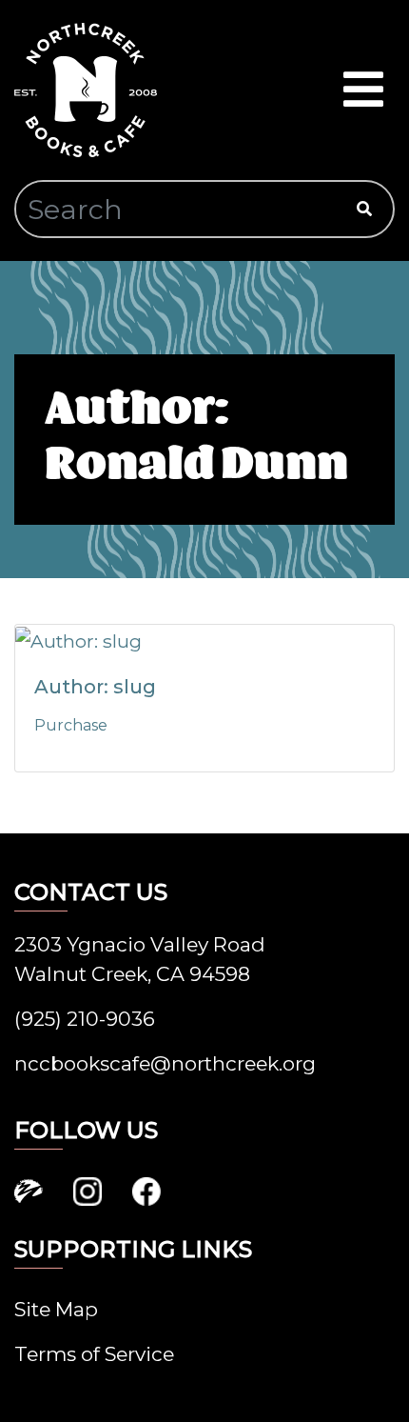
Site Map (56, 1309)
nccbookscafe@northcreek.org (165, 1063)
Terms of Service (94, 1354)
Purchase (70, 725)
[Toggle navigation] (363, 90)
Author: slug (95, 686)
